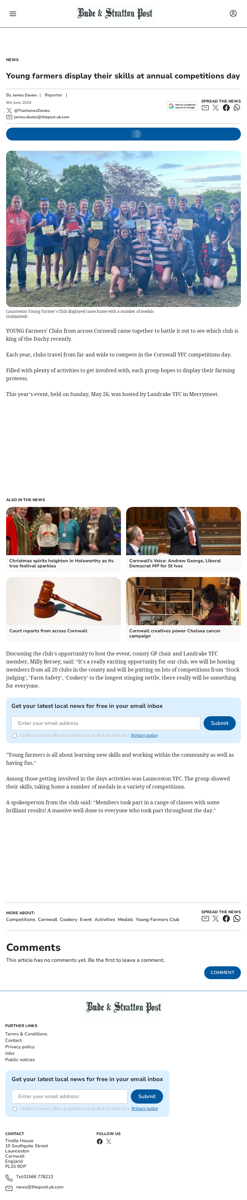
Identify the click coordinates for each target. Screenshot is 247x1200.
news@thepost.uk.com (40, 1187)
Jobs (9, 1053)
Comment (222, 973)
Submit (219, 723)
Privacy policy (19, 1047)
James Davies (25, 95)
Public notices (20, 1060)
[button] (13, 14)
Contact (13, 1040)
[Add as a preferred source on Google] (182, 106)
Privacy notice (144, 735)
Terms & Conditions (26, 1034)
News (12, 59)
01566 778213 (38, 1177)
